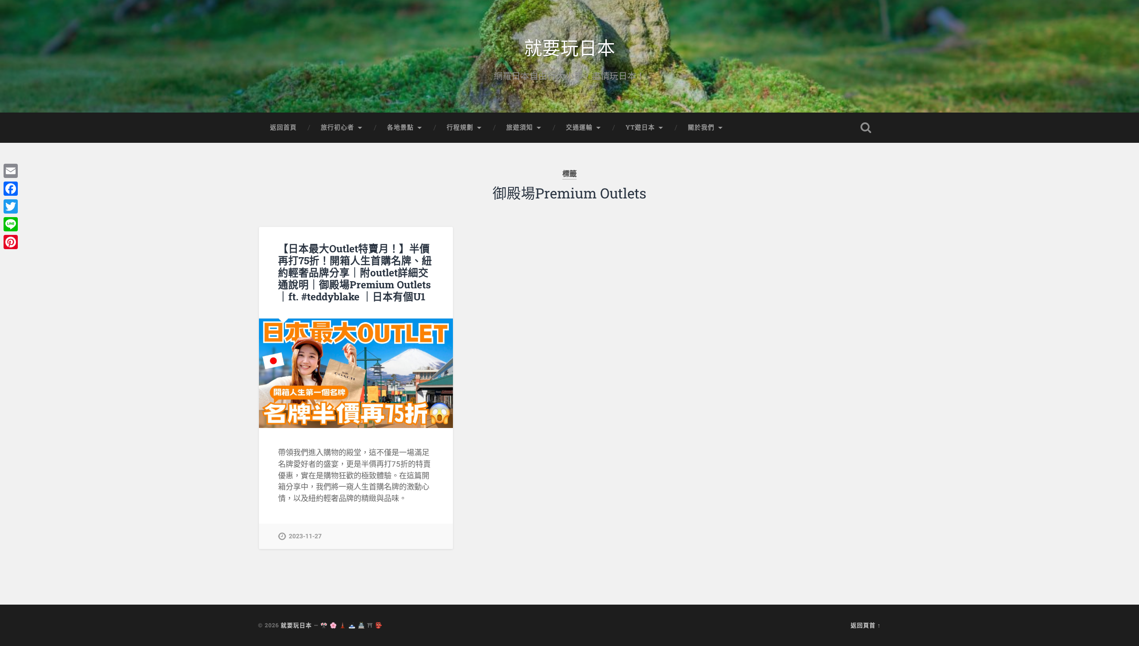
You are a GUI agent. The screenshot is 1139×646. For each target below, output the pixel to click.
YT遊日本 (640, 127)
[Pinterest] (11, 242)
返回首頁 (283, 127)
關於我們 (701, 127)
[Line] (11, 224)
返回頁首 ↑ (866, 625)
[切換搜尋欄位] (866, 128)
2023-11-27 (305, 536)
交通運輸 (579, 127)
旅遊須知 (519, 127)
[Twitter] (11, 206)
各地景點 (400, 127)
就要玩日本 (569, 47)
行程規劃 (460, 127)
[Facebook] (11, 189)
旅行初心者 (337, 127)
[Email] (11, 171)
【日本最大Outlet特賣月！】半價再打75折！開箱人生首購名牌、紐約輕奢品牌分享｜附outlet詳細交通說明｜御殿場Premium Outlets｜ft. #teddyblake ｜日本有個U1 (355, 272)
